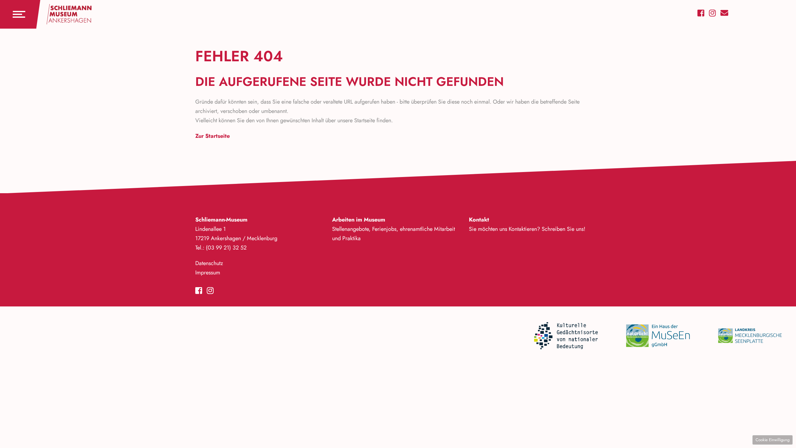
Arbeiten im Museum (358, 220)
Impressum (207, 272)
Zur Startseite (212, 136)
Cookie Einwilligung (772, 440)
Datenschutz (209, 263)
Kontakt (479, 220)
